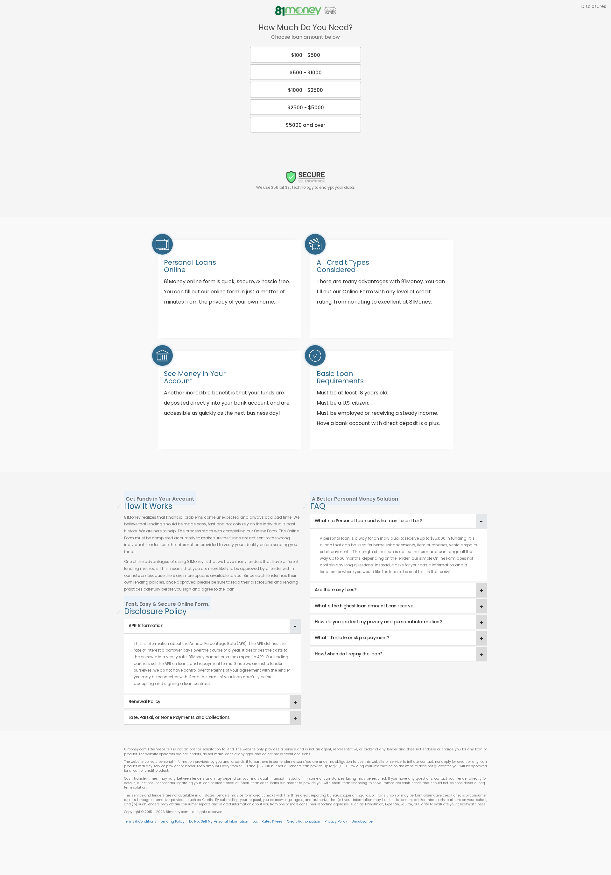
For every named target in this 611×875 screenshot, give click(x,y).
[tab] (212, 626)
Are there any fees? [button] (336, 589)
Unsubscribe (362, 821)
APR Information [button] (146, 625)
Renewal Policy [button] (144, 701)
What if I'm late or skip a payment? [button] (352, 637)
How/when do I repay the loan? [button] (349, 654)
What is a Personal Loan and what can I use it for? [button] (368, 520)
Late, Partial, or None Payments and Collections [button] (179, 717)
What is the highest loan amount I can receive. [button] (364, 606)
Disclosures (593, 6)
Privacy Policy (336, 821)
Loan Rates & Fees (268, 821)
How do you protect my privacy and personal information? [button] (378, 622)
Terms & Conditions (140, 821)
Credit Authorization (303, 821)
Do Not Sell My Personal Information (218, 821)
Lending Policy (173, 821)
